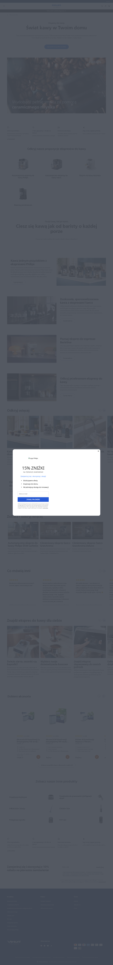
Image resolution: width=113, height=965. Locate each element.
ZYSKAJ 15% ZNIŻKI (33, 499)
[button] (98, 450)
